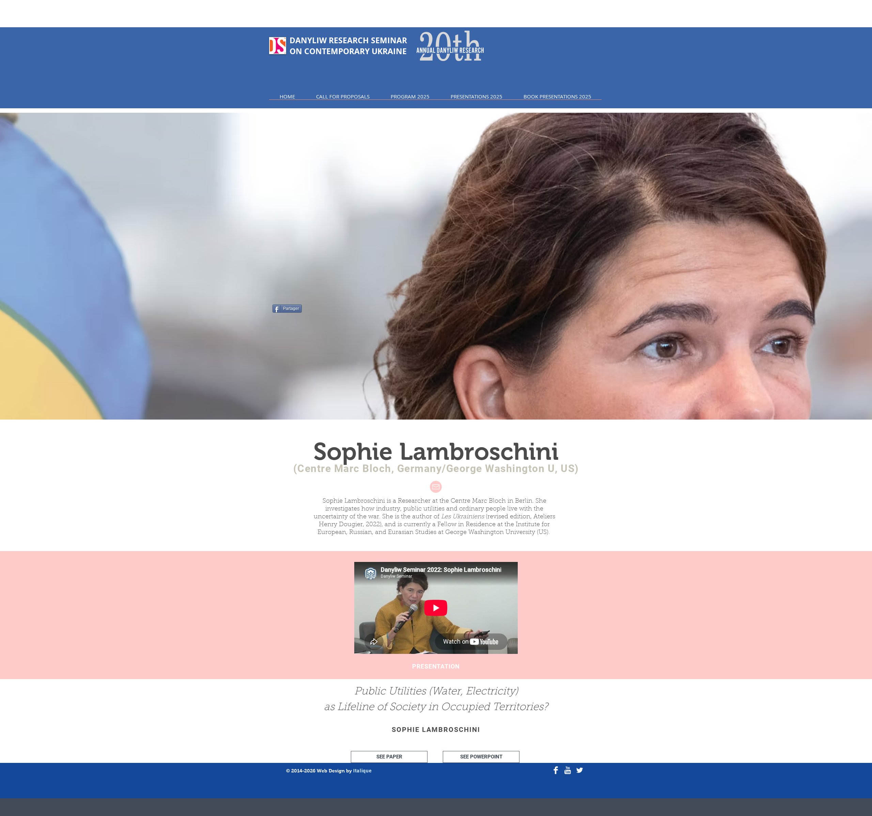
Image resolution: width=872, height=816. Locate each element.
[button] (389, 757)
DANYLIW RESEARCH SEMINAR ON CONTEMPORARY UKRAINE (348, 46)
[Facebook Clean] (556, 770)
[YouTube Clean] (568, 770)
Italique (362, 770)
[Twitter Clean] (579, 770)
